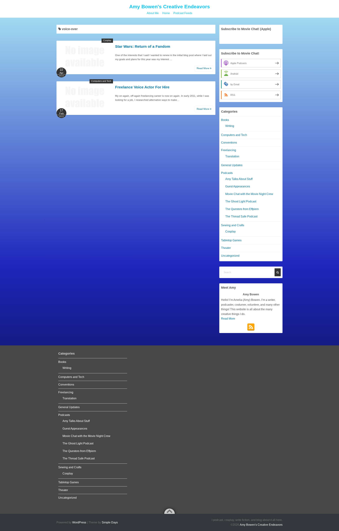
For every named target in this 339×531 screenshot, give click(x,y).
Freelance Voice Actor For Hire (142, 87)
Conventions (229, 142)
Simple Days (110, 522)
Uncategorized (230, 255)
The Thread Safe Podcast (241, 216)
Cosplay (107, 40)
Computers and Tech (101, 81)
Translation (232, 156)
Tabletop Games (231, 240)
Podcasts (227, 172)
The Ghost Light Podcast (240, 201)
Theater (226, 247)
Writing (229, 125)
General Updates (231, 165)
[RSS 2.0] (250, 327)
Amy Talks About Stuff (238, 178)
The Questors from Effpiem (242, 209)
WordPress (79, 522)
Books (225, 119)
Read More (203, 68)
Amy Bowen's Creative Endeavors (169, 6)
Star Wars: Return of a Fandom (142, 46)
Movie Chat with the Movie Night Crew (249, 194)
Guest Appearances (237, 186)
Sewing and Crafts (232, 225)
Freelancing (228, 150)
